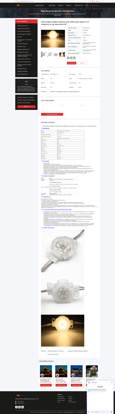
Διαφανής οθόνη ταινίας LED (23, 58)
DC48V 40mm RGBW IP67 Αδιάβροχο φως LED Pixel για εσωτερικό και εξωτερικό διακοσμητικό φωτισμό (76, 381)
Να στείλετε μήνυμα (52, 114)
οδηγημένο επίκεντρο (22, 68)
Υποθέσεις (71, 398)
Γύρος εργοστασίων (61, 398)
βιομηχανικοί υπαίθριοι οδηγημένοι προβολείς (78, 351)
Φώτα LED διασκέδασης (22, 43)
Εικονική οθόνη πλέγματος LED (24, 61)
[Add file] (89, 411)
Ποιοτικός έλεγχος (61, 400)
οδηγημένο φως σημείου (22, 25)
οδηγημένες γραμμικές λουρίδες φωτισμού (24, 65)
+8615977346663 (31, 100)
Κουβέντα (26, 106)
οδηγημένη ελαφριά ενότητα (23, 49)
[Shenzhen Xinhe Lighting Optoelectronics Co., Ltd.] (19, 5)
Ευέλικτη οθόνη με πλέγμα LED (23, 31)
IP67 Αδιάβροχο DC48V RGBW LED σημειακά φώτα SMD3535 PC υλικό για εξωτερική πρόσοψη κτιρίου (46, 381)
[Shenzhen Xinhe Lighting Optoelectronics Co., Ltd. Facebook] (90, 1)
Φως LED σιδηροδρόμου (22, 74)
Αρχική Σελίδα (32, 13)
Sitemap (70, 400)
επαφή (59, 402)
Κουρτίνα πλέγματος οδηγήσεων (24, 34)
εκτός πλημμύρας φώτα (53, 354)
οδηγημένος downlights (22, 71)
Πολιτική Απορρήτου (72, 402)
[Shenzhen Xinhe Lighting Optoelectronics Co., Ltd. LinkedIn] (94, 1)
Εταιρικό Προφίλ (61, 396)
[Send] (112, 411)
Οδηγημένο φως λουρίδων (23, 52)
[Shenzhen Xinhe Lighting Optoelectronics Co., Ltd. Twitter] (92, 1)
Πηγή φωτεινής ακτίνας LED (42, 13)
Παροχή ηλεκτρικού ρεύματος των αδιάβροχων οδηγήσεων (24, 55)
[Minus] (111, 382)
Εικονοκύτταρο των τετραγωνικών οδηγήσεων (24, 40)
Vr (85, 5)
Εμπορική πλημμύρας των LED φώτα (56, 351)
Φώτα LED (19, 36)
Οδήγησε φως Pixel (21, 46)
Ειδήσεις (70, 396)
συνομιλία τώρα (71, 63)
